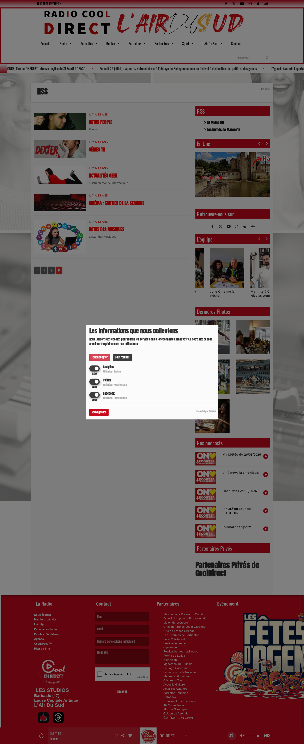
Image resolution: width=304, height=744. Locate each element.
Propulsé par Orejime (206, 411)
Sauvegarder (99, 412)
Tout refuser (122, 357)
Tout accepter (100, 357)
